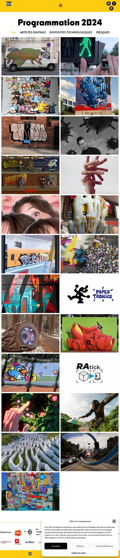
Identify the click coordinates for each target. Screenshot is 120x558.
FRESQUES (103, 32)
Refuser (80, 546)
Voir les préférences (104, 546)
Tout (13, 32)
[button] (114, 521)
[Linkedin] (111, 8)
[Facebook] (109, 3)
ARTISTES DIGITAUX (33, 32)
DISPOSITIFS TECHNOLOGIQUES (70, 32)
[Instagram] (114, 3)
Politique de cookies (78, 553)
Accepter (56, 546)
